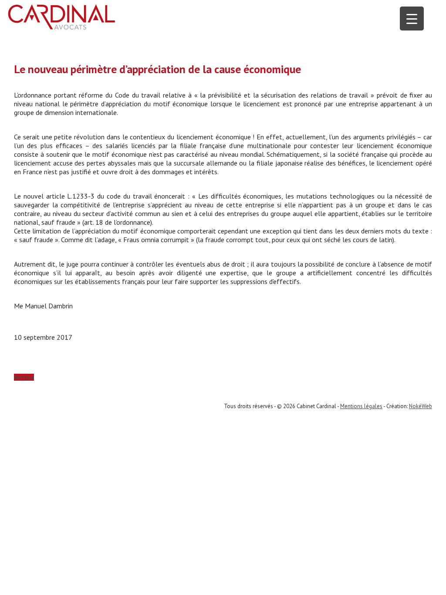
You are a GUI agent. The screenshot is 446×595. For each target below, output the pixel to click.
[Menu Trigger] (412, 18)
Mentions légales (361, 406)
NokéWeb (420, 406)
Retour (24, 377)
